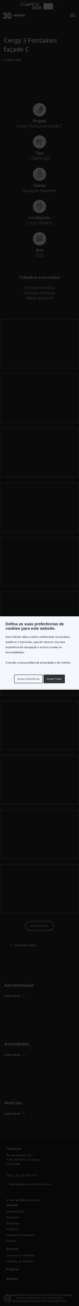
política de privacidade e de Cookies (48, 662)
